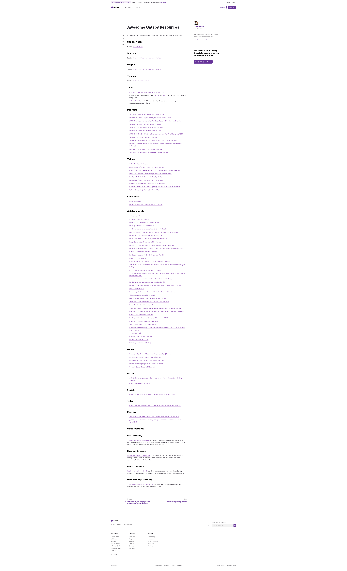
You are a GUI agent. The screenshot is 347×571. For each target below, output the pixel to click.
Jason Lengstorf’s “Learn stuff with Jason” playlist (146, 167)
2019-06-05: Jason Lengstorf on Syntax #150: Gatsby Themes (150, 118)
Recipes (131, 543)
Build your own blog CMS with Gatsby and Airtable (146, 255)
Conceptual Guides (116, 548)
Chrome (156, 95)
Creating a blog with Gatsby (139, 219)
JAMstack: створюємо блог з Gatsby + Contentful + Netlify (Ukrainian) (154, 416)
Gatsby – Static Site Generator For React (143, 252)
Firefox (165, 95)
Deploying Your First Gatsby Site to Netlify (144, 321)
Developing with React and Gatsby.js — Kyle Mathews (147, 183)
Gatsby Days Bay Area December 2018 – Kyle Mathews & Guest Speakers (154, 170)
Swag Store (151, 539)
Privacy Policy (231, 565)
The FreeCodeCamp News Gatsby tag (140, 484)
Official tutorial (134, 216)
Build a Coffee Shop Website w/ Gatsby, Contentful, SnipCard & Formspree (155, 285)
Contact (222, 7)
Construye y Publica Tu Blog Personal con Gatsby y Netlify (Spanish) (152, 394)
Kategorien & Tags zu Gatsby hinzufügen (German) (146, 360)
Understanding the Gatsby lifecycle (141, 305)
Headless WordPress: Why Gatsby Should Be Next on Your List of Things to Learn (157, 328)
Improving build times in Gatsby (140, 343)
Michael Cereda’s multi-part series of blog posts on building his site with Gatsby (156, 248)
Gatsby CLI (114, 550)
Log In (233, 2)
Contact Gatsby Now (202, 62)
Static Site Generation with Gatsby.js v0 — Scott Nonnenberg (150, 174)
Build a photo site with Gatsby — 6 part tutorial (145, 235)
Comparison (132, 536)
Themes (131, 541)
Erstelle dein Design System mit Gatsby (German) (146, 364)
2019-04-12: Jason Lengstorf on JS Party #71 (145, 124)
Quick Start (114, 539)
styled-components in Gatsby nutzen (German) (145, 357)
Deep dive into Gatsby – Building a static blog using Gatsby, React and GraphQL (156, 311)
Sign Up (231, 7)
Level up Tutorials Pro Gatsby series (141, 226)
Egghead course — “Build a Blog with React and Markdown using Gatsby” (154, 232)
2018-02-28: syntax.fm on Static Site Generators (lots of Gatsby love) (153, 140)
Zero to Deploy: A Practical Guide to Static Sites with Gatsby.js (151, 279)
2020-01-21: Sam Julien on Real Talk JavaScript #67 (147, 114)
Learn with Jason (135, 201)
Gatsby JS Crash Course (137, 258)
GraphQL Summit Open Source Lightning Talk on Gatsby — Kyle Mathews (154, 187)
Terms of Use (220, 565)
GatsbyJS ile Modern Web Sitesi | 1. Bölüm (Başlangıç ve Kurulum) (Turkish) (155, 405)
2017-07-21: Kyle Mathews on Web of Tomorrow (145, 149)
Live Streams (151, 546)
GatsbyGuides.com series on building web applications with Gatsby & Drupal (155, 308)
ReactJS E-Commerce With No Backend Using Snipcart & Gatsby (151, 245)
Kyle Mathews (199, 26)
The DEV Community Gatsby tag (138, 440)
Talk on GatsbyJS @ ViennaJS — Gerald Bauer (145, 190)
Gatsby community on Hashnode (138, 455)
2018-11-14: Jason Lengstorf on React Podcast (145, 131)
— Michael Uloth (135, 333)
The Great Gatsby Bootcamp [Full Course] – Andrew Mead (149, 301)
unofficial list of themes (141, 81)
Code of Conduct (153, 541)
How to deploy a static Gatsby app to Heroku (145, 270)
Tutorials (113, 541)
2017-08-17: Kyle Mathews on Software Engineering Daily (149, 152)
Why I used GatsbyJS (136, 288)
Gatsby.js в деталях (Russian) (139, 383)
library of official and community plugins (147, 69)
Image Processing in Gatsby (138, 339)
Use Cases (132, 548)
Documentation (115, 536)
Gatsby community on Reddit (137, 471)
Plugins (131, 539)
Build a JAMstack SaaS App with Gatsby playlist (145, 177)
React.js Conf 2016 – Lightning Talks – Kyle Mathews (147, 180)
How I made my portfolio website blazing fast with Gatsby (149, 261)
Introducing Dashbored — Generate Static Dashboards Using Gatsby (152, 292)
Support (228, 2)
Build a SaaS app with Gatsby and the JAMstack (145, 204)
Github (115, 554)
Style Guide (151, 543)
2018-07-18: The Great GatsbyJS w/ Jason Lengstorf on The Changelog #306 (156, 134)
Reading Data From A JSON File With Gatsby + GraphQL (148, 298)
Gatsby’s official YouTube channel (140, 164)
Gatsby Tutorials (135, 331)
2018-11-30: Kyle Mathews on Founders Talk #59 (146, 127)
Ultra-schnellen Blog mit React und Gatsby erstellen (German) (150, 354)
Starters (131, 546)
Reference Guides (116, 546)
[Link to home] (115, 7)
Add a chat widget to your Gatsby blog (142, 324)
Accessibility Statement (162, 565)
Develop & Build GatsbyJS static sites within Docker (147, 92)
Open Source (127, 7)
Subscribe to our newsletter (219, 522)
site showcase (138, 46)
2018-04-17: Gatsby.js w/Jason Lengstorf (143, 137)
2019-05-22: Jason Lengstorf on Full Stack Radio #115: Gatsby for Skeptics (155, 121)
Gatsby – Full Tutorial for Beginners (141, 315)
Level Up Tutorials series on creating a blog (144, 222)
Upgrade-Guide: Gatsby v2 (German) (142, 367)
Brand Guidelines (177, 565)
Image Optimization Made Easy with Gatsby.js (145, 242)
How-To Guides (115, 543)
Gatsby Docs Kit (135, 101)
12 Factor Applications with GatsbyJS (142, 295)
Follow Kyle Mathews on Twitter (202, 40)
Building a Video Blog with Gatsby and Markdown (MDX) (148, 318)
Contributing (151, 536)
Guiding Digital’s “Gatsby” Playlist (140, 336)
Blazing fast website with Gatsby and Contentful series (148, 239)
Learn (136, 7)
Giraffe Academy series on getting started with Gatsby (148, 229)
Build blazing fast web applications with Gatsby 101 (147, 282)
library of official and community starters (147, 58)
